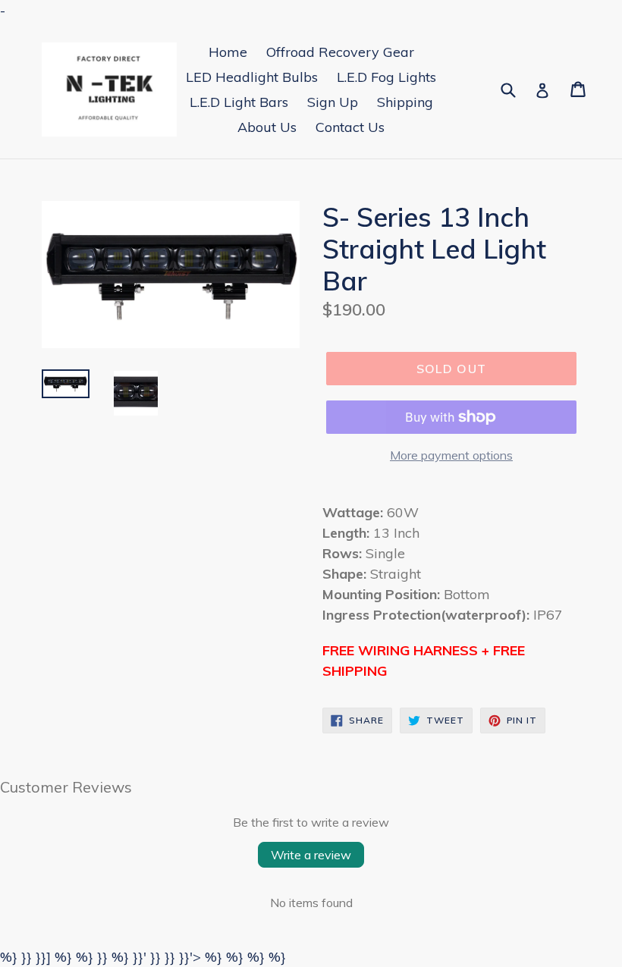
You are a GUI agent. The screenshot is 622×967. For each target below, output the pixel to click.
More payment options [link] (451, 455)
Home (228, 52)
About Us (267, 127)
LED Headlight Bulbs (252, 77)
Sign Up (332, 102)
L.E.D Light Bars (239, 102)
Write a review (311, 854)
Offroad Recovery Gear (340, 52)
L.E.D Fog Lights (386, 77)
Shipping (405, 102)
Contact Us (350, 127)
